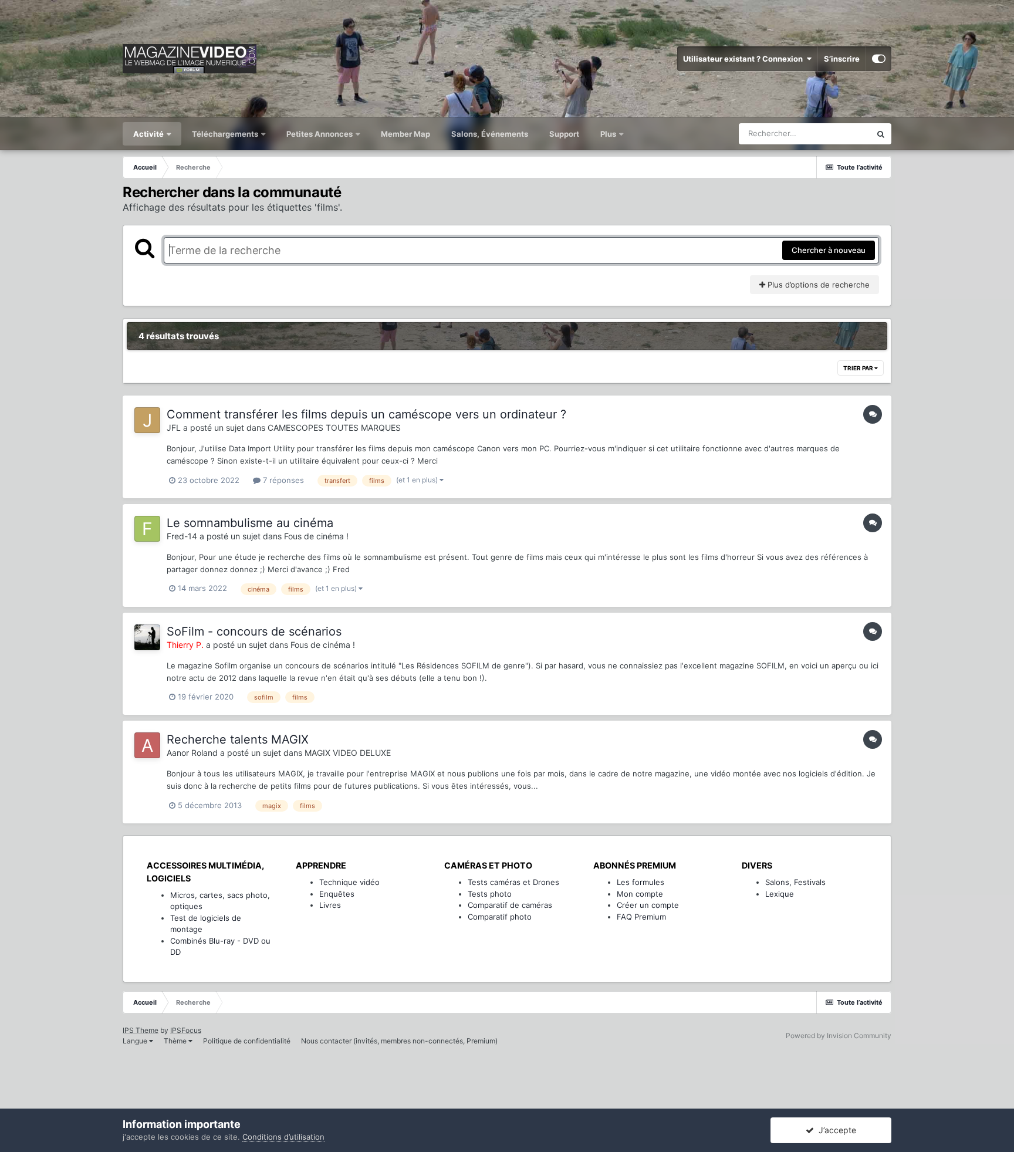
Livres (330, 905)
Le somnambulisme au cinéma (250, 523)
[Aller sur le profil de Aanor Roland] (147, 745)
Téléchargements (226, 133)
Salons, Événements (489, 133)
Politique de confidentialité (246, 1040)
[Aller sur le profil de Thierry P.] (147, 637)
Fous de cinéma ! (316, 536)
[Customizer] (878, 58)
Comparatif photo (500, 916)
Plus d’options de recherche (817, 284)
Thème (176, 1040)
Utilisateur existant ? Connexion (744, 58)
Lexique (779, 893)
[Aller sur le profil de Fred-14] (147, 529)
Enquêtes (336, 893)
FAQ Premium (641, 916)
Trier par (858, 367)
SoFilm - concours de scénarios (254, 631)
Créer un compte (648, 905)
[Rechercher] (880, 133)
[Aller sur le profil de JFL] (147, 420)
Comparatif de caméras (510, 905)
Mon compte (640, 893)
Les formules (640, 882)
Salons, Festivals (795, 882)
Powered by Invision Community (838, 1035)
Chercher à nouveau (829, 250)
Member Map (405, 133)
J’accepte (835, 1130)
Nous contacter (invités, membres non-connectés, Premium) (399, 1040)
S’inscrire (842, 58)
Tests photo (490, 893)
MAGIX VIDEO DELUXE (348, 753)
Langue (136, 1040)
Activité (149, 133)
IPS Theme (140, 1030)
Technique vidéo (349, 882)
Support (564, 133)
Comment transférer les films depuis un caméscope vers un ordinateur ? (366, 414)
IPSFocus (185, 1030)
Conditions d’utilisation (283, 1136)
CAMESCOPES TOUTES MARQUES (334, 428)
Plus (609, 133)
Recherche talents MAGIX (238, 739)
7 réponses (282, 480)
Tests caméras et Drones (513, 882)
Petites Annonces (319, 133)
